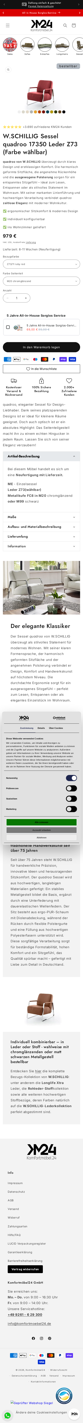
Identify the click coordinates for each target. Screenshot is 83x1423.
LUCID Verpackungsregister (27, 1243)
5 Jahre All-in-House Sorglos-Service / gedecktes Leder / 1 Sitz (52, 325)
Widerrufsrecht (58, 1370)
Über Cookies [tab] (56, 728)
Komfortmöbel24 (35, 1369)
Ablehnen (42, 837)
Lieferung (31, 242)
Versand (13, 1208)
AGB (11, 1200)
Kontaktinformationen (43, 1381)
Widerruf (14, 1217)
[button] (7, 25)
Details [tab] (41, 728)
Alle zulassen (41, 822)
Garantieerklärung (20, 1252)
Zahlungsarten (17, 1226)
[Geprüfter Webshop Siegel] (32, 1403)
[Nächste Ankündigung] (79, 4)
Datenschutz (16, 1191)
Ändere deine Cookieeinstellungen (41, 1412)
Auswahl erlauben (41, 830)
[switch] (71, 788)
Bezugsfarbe (11, 256)
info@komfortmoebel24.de (29, 1324)
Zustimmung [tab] (26, 728)
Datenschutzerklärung (24, 1375)
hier (38, 1071)
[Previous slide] (3, 13)
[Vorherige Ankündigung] (4, 4)
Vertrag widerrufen (25, 1269)
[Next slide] (80, 13)
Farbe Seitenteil (13, 273)
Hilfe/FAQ (14, 1235)
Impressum (15, 1183)
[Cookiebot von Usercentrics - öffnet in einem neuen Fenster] (59, 718)
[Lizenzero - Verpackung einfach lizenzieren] (64, 1403)
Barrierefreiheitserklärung (25, 1260)
